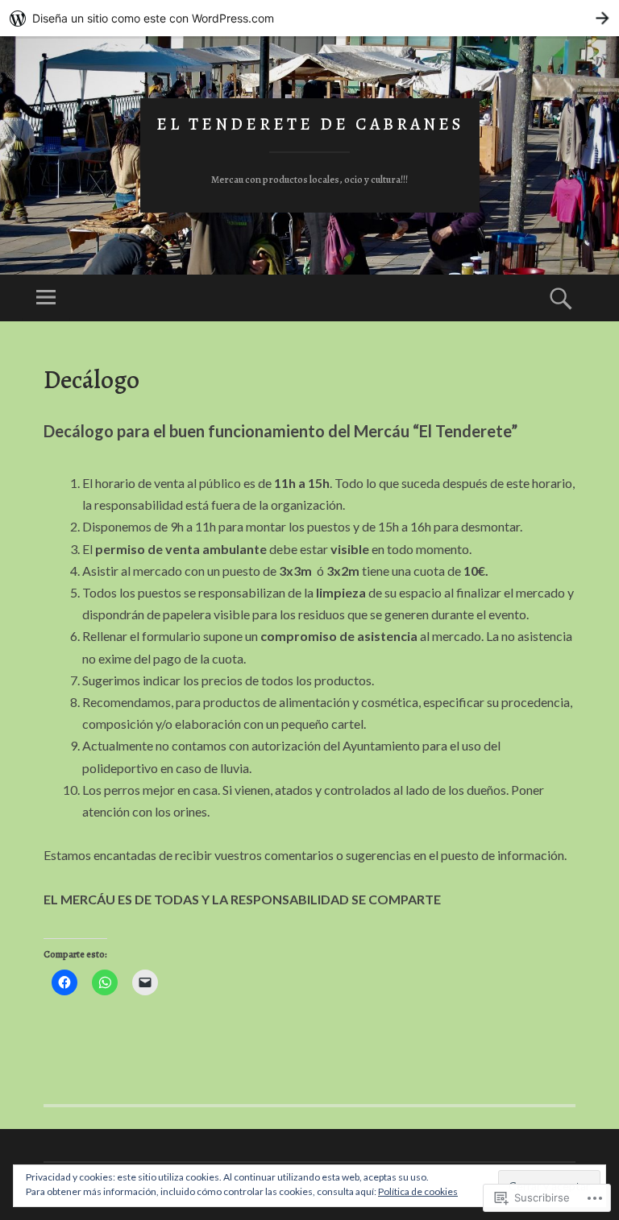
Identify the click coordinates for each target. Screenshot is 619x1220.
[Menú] (46, 298)
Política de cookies (418, 1191)
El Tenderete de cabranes (309, 124)
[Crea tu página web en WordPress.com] (309, 18)
